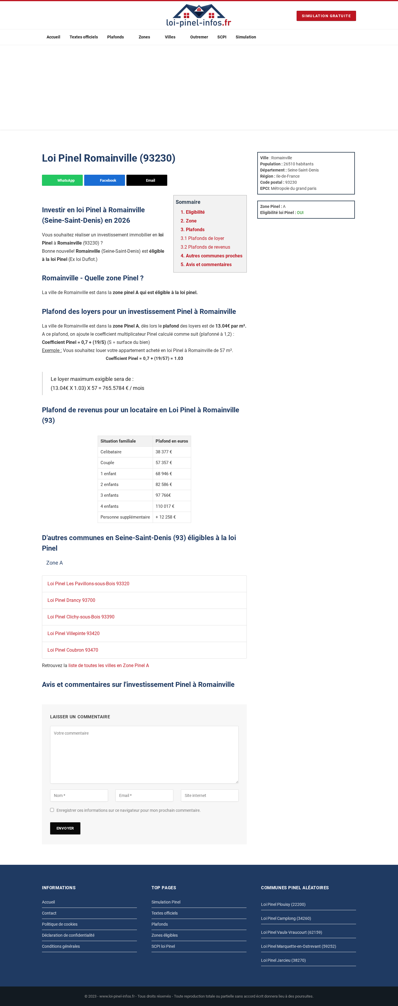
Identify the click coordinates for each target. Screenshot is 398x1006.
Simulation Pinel (166, 902)
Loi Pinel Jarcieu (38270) (283, 960)
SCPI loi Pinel (163, 946)
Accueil (53, 37)
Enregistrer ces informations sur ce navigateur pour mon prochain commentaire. (129, 810)
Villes (170, 37)
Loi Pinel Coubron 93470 (72, 650)
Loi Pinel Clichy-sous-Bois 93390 (81, 617)
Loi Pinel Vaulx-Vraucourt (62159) (291, 932)
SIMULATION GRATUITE (326, 16)
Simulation (246, 37)
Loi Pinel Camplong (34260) (286, 918)
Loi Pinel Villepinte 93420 (73, 633)
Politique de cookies (60, 924)
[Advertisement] (199, 89)
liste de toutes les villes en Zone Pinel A (108, 665)
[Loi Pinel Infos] (199, 15)
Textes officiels (84, 37)
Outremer (199, 37)
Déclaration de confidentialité (68, 935)
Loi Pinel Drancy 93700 (71, 600)
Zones (144, 37)
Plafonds (115, 37)
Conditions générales (61, 946)
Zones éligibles (165, 935)
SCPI (221, 37)
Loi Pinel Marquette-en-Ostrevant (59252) (298, 946)
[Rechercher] (353, 37)
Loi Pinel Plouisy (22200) (283, 904)
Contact (49, 913)
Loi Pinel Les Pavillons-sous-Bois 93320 (88, 583)
